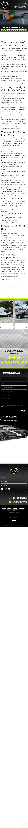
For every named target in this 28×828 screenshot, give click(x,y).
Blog (8, 279)
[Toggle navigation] (25, 2)
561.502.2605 (19, 6)
